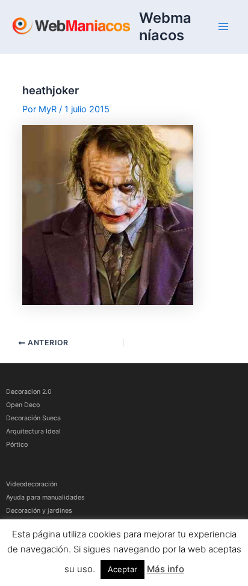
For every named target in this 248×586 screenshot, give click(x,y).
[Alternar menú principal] (223, 26)
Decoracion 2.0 (29, 392)
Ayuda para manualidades (45, 497)
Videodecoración (31, 484)
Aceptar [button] (122, 569)
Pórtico (17, 445)
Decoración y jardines (39, 511)
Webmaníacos (165, 26)
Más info (165, 569)
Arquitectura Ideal (33, 431)
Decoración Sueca (33, 418)
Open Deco (23, 405)
